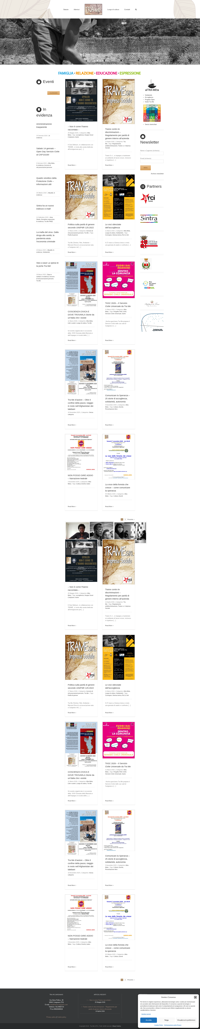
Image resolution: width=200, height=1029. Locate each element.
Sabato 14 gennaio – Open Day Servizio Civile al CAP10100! (47, 151)
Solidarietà (46, 252)
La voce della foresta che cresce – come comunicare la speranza (117, 487)
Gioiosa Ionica (117, 235)
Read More (71, 165)
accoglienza (80, 135)
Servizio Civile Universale (113, 313)
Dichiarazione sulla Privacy (172, 1025)
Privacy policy (51, 1017)
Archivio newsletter (157, 174)
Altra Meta (51, 163)
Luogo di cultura (110, 233)
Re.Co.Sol (125, 235)
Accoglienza (149, 97)
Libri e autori (72, 323)
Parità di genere (73, 235)
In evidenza (40, 165)
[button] (195, 997)
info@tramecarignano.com (59, 1004)
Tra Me (38, 281)
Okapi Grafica (116, 1026)
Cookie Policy (158, 1025)
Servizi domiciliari (151, 124)
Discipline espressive (48, 219)
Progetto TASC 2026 (120, 311)
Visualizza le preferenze (186, 1020)
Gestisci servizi (146, 1014)
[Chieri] (149, 235)
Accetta (149, 1020)
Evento (121, 407)
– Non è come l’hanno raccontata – (100, 1000)
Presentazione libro (111, 409)
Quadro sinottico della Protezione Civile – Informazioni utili (46, 181)
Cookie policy (61, 1017)
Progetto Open (150, 99)
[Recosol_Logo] (149, 277)
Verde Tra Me (149, 102)
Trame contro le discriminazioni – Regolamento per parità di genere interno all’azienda (100, 1008)
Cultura (116, 407)
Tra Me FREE (48, 221)
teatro (88, 484)
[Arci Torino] (149, 194)
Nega (166, 1020)
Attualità (50, 193)
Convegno (108, 235)
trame (77, 137)
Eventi (121, 496)
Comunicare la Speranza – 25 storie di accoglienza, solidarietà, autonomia (117, 398)
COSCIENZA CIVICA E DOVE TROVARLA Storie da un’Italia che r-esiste (81, 314)
